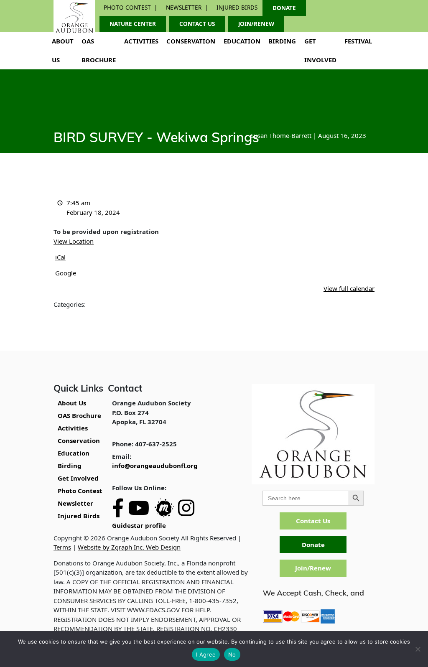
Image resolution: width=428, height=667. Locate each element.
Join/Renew (313, 568)
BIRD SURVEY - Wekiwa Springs (156, 138)
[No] (417, 649)
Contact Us (313, 521)
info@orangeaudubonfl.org (155, 465)
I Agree (206, 654)
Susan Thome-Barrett (280, 135)
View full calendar (349, 288)
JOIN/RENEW (256, 24)
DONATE (284, 8)
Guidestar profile (139, 525)
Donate (313, 544)
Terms (62, 547)
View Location (74, 241)
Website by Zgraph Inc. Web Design (129, 547)
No (232, 654)
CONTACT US (197, 24)
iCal (60, 257)
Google (65, 273)
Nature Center (133, 24)
